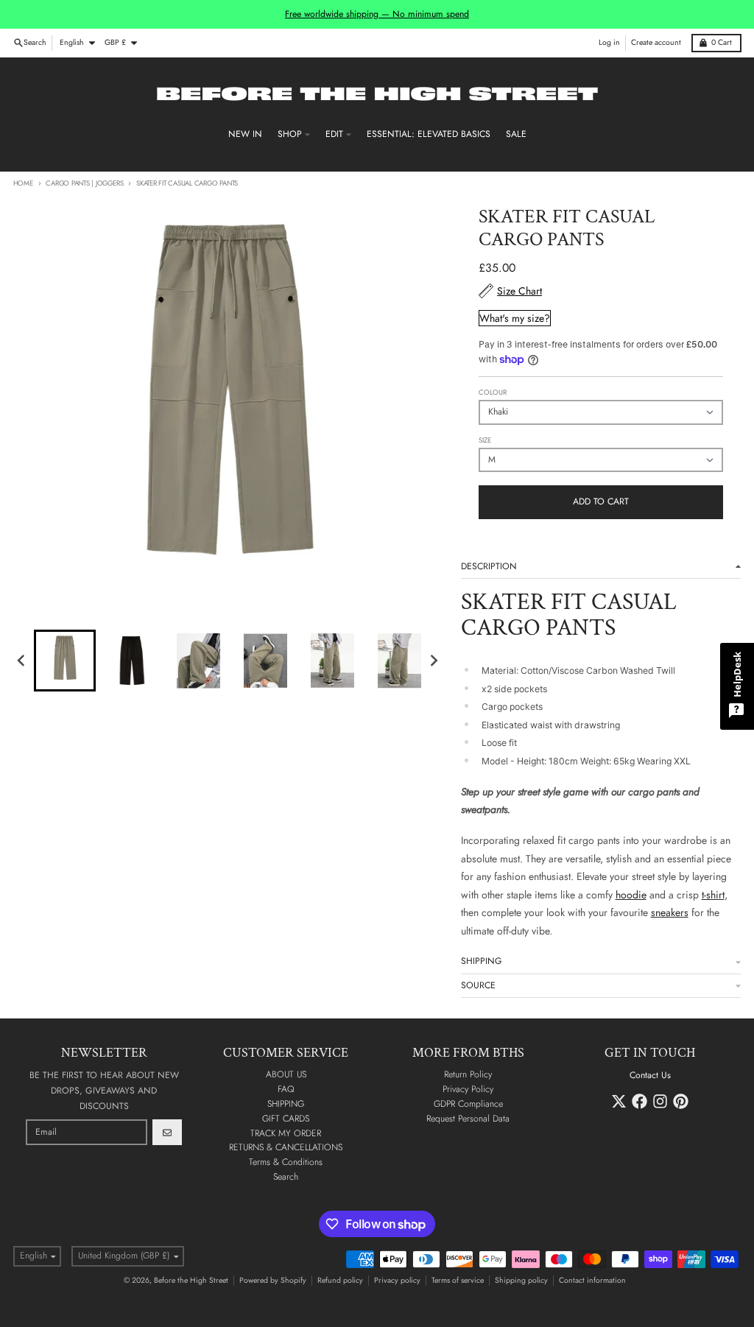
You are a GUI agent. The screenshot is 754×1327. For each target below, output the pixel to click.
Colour (493, 392)
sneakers (669, 912)
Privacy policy (397, 1280)
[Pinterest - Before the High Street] (680, 1101)
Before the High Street (191, 1280)
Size (485, 440)
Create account (656, 42)
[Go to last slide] (22, 661)
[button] (65, 660)
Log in (609, 42)
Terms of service (457, 1280)
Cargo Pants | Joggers (84, 183)
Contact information (592, 1280)
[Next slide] (434, 661)
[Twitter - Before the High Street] (619, 1101)
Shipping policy (521, 1280)
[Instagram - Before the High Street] (660, 1101)
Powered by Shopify (272, 1280)
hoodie (631, 894)
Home (23, 183)
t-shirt (713, 894)
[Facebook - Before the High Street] (639, 1101)
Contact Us (650, 1075)
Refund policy (340, 1280)
